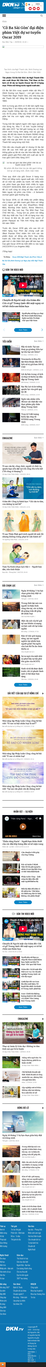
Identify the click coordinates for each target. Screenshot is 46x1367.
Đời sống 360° (5, 1287)
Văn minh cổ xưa (5, 1271)
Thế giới (24, 599)
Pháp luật (3, 1239)
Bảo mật (31, 1360)
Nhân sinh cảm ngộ (34, 1232)
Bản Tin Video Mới (25, 914)
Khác (4, 21)
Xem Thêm (23, 330)
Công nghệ (34, 1287)
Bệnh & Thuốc (18, 1287)
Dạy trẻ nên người (22, 1275)
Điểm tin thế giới (26, 370)
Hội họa (2, 1261)
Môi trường (24, 382)
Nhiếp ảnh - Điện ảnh (6, 1268)
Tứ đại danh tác (33, 1242)
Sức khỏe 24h (17, 1304)
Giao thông (3, 1242)
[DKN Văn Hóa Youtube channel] (38, 8)
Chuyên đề (31, 1246)
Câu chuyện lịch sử (27, 652)
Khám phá (3, 1300)
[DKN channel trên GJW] (37, 4)
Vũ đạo (2, 1278)
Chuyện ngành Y (18, 1294)
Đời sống (24, 631)
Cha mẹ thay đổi (22, 1271)
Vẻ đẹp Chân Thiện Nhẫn (10, 474)
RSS (29, 1354)
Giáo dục (20, 1255)
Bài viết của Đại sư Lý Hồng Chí (23, 693)
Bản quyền (32, 1362)
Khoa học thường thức (38, 1294)
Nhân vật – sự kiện (23, 811)
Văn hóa (24, 679)
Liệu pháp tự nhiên (19, 1300)
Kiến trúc (3, 1265)
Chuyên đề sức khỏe (19, 1290)
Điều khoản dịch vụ (32, 1357)
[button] (42, 329)
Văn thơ (2, 1275)
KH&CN (33, 1284)
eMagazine (23, 1018)
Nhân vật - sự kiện (8, 847)
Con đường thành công (24, 1268)
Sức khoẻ (3, 1313)
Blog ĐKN (3, 1307)
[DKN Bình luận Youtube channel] (34, 8)
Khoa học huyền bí (36, 1290)
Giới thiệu (31, 1352)
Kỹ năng (24, 355)
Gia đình (2, 1290)
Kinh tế (2, 1229)
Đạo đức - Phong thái (9, 572)
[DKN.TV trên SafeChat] (26, 4)
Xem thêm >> (39, 341)
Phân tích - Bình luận (18, 1232)
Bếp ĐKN (3, 1294)
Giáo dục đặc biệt (22, 1261)
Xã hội (2, 1236)
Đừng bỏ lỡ (23, 1107)
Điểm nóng (24, 395)
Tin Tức (4, 952)
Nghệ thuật (31, 1249)
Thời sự (23, 410)
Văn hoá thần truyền (27, 616)
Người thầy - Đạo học (23, 1265)
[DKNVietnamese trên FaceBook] (29, 4)
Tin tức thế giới (16, 1229)
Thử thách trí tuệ (22, 1258)
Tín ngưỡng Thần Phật (9, 539)
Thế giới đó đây (16, 1239)
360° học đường (22, 1278)
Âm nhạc (3, 1258)
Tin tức (33, 1297)
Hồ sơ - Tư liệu (15, 1236)
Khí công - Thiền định (20, 1297)
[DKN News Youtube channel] (30, 8)
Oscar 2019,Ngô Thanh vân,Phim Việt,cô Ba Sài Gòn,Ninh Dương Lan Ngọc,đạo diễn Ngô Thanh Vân (22, 260)
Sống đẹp (3, 1297)
